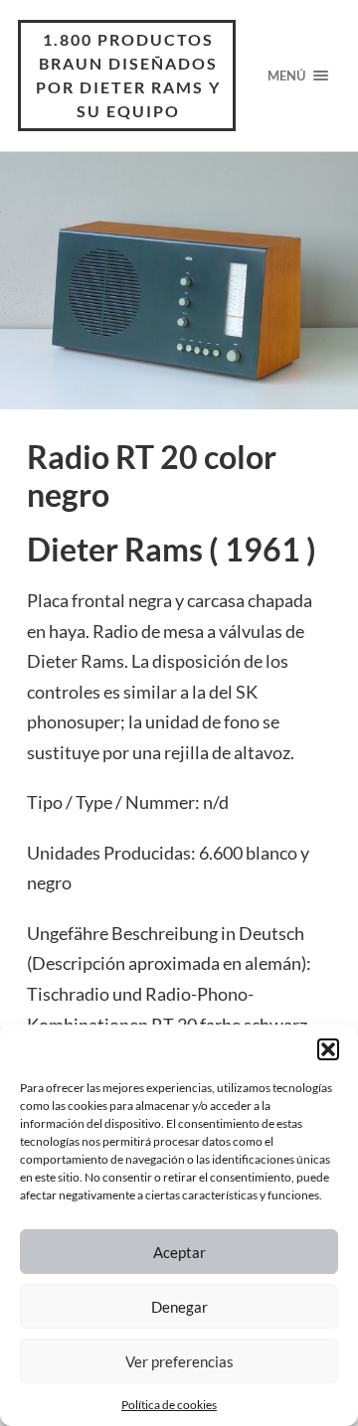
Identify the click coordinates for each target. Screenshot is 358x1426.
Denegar (179, 1307)
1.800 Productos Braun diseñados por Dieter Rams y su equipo (128, 75)
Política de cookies (169, 1404)
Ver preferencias (179, 1361)
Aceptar (179, 1252)
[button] (328, 1049)
